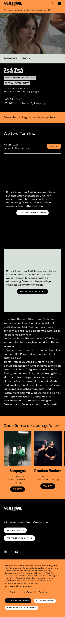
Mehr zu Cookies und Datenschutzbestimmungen (21, 584)
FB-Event (27, 58)
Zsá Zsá (13, 70)
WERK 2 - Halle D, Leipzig (25, 103)
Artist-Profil (10, 58)
